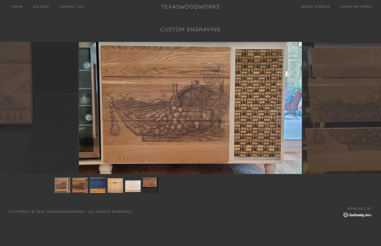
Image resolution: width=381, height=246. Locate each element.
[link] (190, 7)
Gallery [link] (41, 7)
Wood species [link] (315, 7)
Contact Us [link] (72, 7)
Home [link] (17, 7)
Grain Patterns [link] (356, 7)
